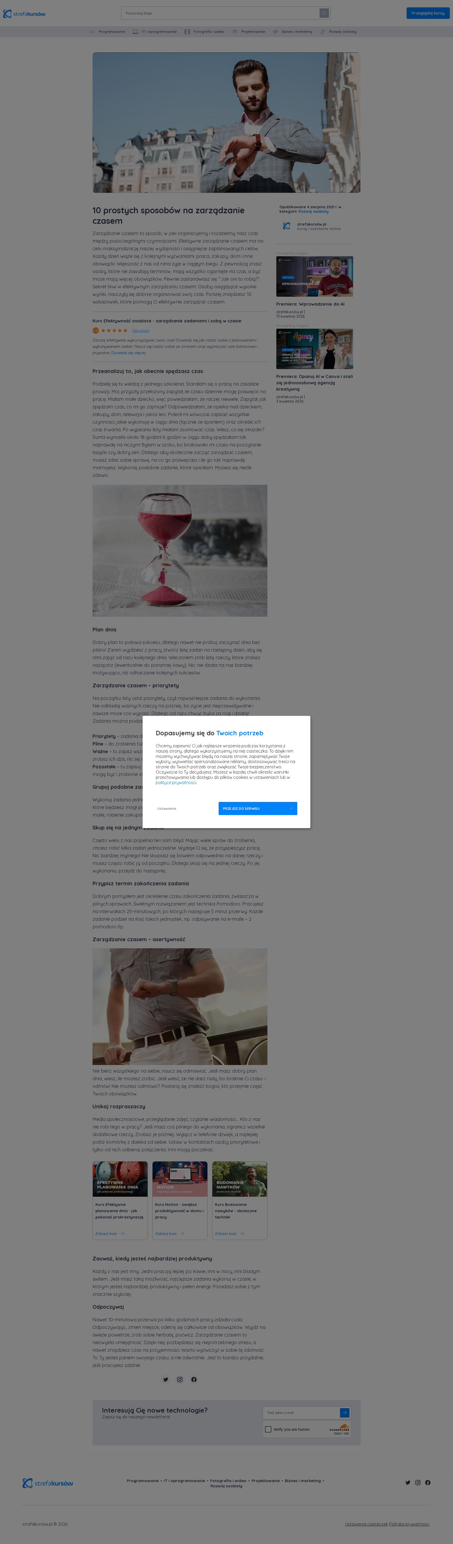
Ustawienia (166, 808)
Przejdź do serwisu (241, 809)
